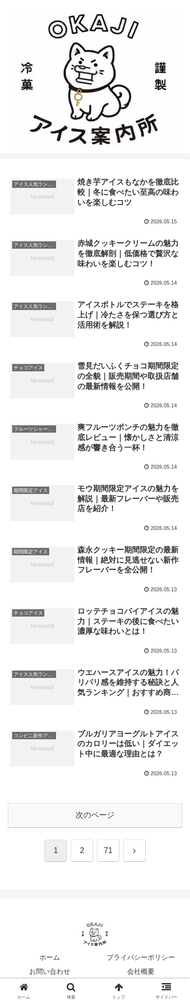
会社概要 (140, 971)
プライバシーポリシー (141, 957)
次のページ (95, 815)
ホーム (49, 957)
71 (108, 850)
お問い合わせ (49, 971)
